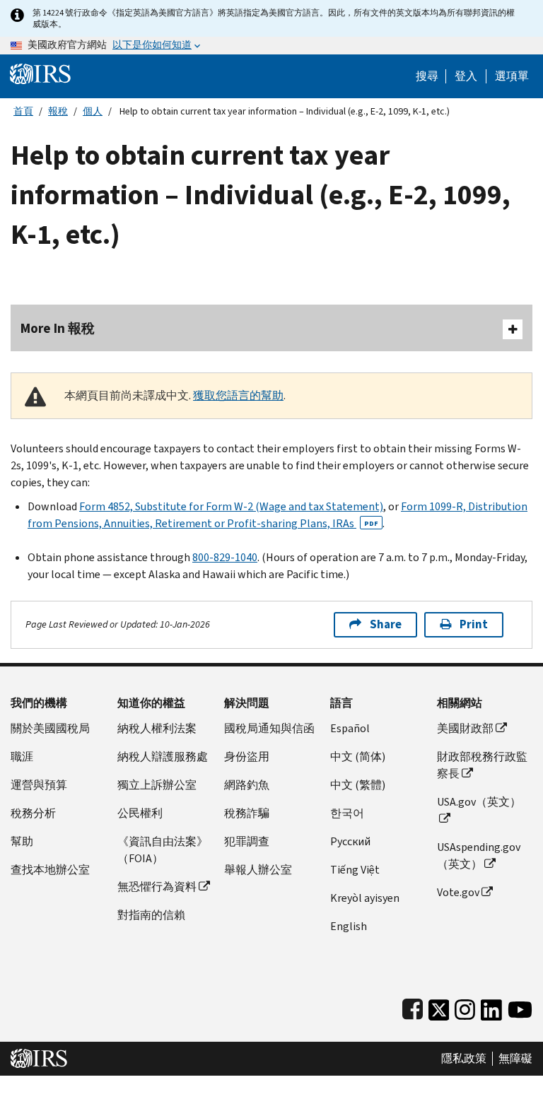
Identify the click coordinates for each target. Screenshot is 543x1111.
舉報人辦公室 (258, 869)
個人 (93, 111)
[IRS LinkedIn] (491, 1007)
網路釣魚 (246, 784)
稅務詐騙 (246, 813)
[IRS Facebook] (412, 1007)
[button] (466, 76)
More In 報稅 (58, 328)
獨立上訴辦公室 (157, 784)
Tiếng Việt (355, 869)
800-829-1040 (224, 557)
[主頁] (40, 73)
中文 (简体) (357, 756)
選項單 (512, 76)
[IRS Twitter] (439, 1007)
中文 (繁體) (357, 784)
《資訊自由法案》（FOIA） (162, 850)
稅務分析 (33, 813)
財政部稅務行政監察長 (482, 765)
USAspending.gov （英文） (478, 855)
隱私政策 (463, 1059)
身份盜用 (246, 756)
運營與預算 (39, 784)
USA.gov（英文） (479, 801)
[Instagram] (465, 1007)
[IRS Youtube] (520, 1007)
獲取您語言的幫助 (238, 395)
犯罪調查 (246, 841)
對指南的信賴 (151, 914)
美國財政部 (465, 728)
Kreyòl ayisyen (364, 897)
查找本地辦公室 (50, 869)
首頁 (23, 111)
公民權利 (140, 813)
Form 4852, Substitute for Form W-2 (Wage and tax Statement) (231, 506)
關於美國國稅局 (50, 728)
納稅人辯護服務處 (162, 756)
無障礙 (515, 1059)
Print (474, 624)
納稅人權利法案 (157, 728)
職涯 (22, 756)
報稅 (58, 111)
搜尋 (427, 76)
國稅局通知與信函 (269, 728)
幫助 (22, 841)
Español (350, 728)
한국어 (347, 813)
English (348, 926)
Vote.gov (458, 892)
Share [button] (386, 624)
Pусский (350, 841)
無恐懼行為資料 (157, 886)
